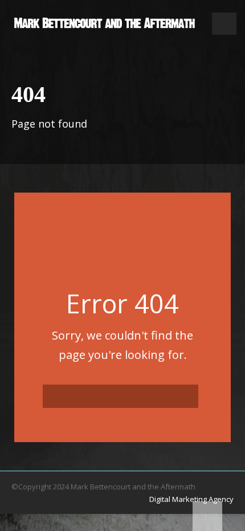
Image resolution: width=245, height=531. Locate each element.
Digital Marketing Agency (191, 499)
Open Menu (224, 24)
